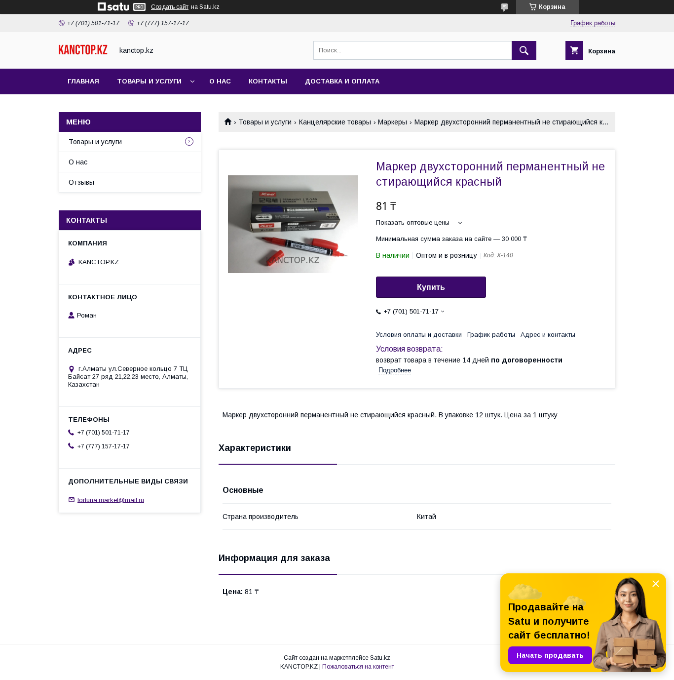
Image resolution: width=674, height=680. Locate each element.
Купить (431, 287)
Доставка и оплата (342, 81)
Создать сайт (169, 6)
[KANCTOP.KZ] (83, 52)
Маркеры (392, 122)
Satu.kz (380, 657)
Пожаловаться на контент (358, 666)
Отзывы (81, 182)
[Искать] (524, 50)
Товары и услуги (149, 81)
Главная (83, 81)
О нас (220, 81)
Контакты (268, 81)
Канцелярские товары (335, 122)
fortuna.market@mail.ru (110, 499)
